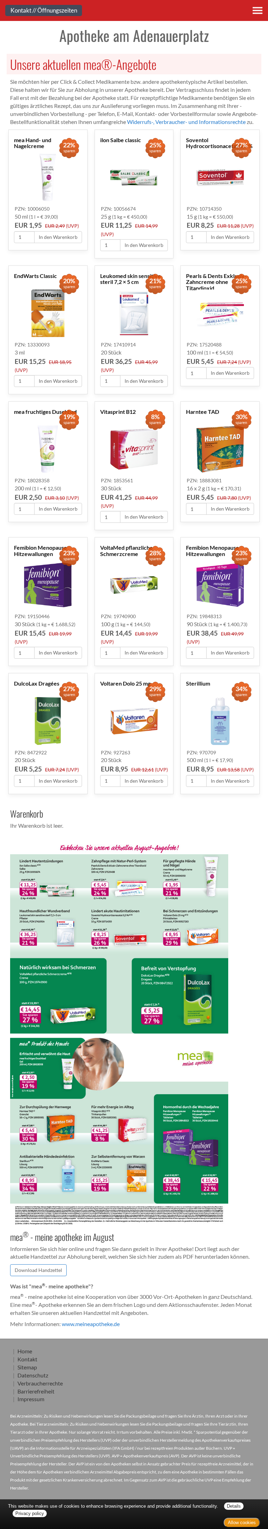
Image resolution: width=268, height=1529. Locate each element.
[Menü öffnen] (257, 10)
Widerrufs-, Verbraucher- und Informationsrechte (186, 121)
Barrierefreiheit (35, 1391)
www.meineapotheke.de (91, 1323)
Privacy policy (29, 1513)
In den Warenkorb (58, 237)
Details (234, 1506)
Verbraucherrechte (40, 1383)
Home (24, 1351)
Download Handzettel (38, 1270)
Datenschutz (32, 1375)
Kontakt (27, 1359)
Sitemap (27, 1367)
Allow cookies (242, 1522)
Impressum (30, 1399)
